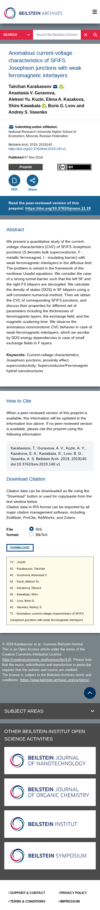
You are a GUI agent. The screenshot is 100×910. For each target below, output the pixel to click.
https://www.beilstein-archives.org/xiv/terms (54, 680)
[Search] (95, 35)
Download (20, 548)
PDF (14, 189)
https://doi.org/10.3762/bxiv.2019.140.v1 (37, 149)
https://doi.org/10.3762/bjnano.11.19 (58, 208)
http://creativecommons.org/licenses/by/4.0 (36, 660)
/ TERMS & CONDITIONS (27, 901)
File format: (12, 532)
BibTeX (41, 535)
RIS (39, 529)
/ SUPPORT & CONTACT (27, 893)
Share (32, 189)
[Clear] (85, 35)
